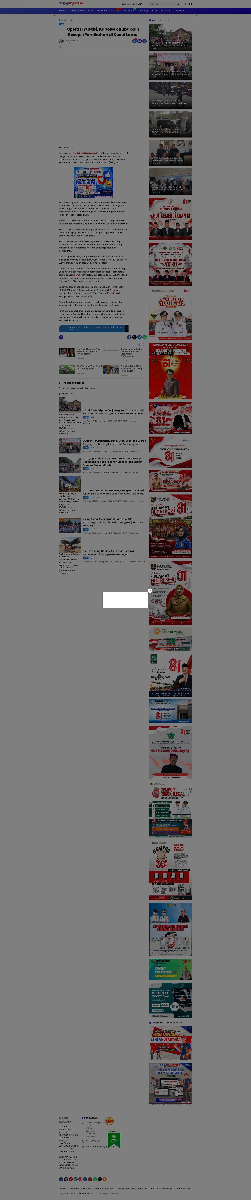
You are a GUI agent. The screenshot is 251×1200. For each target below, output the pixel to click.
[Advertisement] (125, 599)
